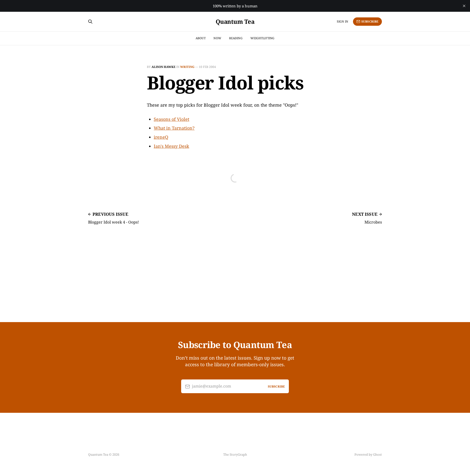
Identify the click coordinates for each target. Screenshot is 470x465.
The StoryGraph (235, 454)
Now (217, 38)
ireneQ (161, 137)
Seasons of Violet (171, 119)
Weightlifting (262, 38)
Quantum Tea (235, 22)
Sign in (342, 21)
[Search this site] (90, 21)
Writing (187, 67)
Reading (236, 38)
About (201, 38)
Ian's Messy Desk (171, 146)
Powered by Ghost (368, 454)
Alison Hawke (164, 67)
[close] (464, 6)
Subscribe (369, 21)
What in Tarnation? (174, 128)
